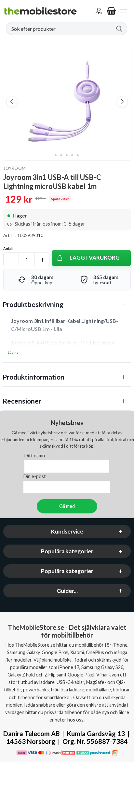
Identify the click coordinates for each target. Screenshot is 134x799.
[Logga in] (98, 11)
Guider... (67, 591)
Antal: (8, 248)
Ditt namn (34, 456)
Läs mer (14, 352)
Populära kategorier (67, 551)
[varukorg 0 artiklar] (111, 11)
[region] (67, 304)
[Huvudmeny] (123, 11)
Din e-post (34, 476)
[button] (11, 101)
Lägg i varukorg (95, 257)
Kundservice (67, 531)
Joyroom (14, 168)
